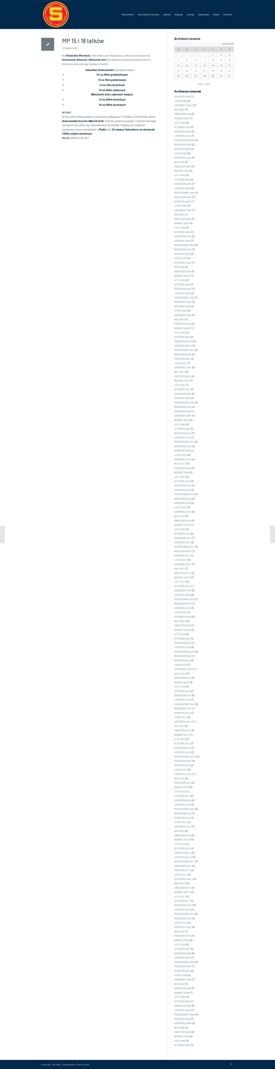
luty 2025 (179, 175)
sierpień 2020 (182, 411)
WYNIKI (66, 112)
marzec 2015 (181, 682)
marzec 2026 (181, 118)
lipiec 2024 (180, 205)
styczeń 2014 (182, 743)
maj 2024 (179, 214)
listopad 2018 (182, 489)
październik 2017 (184, 546)
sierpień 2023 (182, 253)
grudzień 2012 (182, 800)
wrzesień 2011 (182, 865)
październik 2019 (184, 441)
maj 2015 (179, 673)
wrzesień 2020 (182, 406)
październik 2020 (184, 402)
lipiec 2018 (180, 507)
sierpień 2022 (182, 306)
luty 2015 (179, 686)
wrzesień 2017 (182, 551)
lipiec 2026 (180, 100)
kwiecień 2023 (182, 271)
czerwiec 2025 (182, 157)
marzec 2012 (181, 839)
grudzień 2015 (182, 642)
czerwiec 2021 (182, 367)
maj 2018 (179, 516)
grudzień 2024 (182, 183)
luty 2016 (179, 634)
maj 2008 (179, 1027)
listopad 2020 (182, 398)
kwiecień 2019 (182, 468)
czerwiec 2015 (182, 669)
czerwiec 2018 (182, 511)
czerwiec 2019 (182, 459)
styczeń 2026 (182, 127)
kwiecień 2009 (182, 988)
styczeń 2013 (182, 795)
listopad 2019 (182, 437)
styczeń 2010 (182, 948)
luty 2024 (179, 227)
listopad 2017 (182, 542)
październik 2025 (184, 140)
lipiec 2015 (180, 664)
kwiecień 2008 (182, 1031)
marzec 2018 (181, 524)
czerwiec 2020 (182, 415)
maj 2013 (179, 778)
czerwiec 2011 (182, 878)
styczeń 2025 (182, 179)
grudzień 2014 (182, 695)
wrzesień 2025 (182, 144)
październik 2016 (184, 599)
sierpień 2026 (182, 96)
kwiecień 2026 (182, 113)
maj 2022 (179, 319)
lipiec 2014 (180, 717)
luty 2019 (179, 476)
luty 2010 (179, 944)
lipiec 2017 (180, 559)
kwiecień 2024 (182, 218)
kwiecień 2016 (182, 625)
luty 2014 (179, 739)
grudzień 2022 (182, 288)
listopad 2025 (182, 135)
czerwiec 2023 (182, 262)
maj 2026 (179, 109)
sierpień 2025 (182, 148)
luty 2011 (179, 896)
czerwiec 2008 (182, 1023)
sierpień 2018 (182, 503)
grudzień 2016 (182, 590)
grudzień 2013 (182, 747)
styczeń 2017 (182, 586)
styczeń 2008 (182, 1045)
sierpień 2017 (182, 555)
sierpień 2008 (182, 1018)
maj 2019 (179, 463)
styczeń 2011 (182, 900)
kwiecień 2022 (182, 323)
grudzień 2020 (182, 393)
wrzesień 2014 (182, 708)
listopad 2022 (182, 293)
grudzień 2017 (182, 537)
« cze (200, 84)
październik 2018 (184, 494)
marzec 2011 (181, 892)
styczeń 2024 (182, 232)
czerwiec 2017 (182, 564)
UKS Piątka (56, 1064)
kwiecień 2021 (182, 376)
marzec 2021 (181, 380)
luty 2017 (179, 581)
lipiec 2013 (180, 769)
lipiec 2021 (180, 363)
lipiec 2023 (180, 258)
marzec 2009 (181, 992)
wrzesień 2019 (182, 446)
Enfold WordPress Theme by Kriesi (75, 1064)
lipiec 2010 (180, 922)
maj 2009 (179, 983)
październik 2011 (184, 861)
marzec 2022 (181, 328)
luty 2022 (179, 332)
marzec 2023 (181, 275)
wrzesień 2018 (182, 498)
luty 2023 (179, 280)
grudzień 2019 (182, 433)
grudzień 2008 (182, 1005)
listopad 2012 (182, 804)
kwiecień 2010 (182, 935)
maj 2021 (179, 371)
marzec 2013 (181, 787)
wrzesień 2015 (182, 655)
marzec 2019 (181, 472)
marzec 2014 (181, 734)
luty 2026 (179, 122)
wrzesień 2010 (182, 918)
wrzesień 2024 (182, 197)
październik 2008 (184, 1014)
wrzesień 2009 (182, 966)
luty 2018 (179, 529)
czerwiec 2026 (182, 105)
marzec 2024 (181, 223)
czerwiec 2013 (182, 774)
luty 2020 (179, 424)
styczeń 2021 (182, 389)
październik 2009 (184, 962)
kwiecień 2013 (182, 782)
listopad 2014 (182, 699)
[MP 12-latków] (2, 534)
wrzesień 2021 (182, 354)
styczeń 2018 (182, 533)
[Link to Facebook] (231, 1064)
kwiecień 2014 (182, 730)
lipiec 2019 (180, 455)
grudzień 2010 (182, 905)
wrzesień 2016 (182, 603)
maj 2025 (179, 161)
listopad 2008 (182, 1010)
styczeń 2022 (182, 336)
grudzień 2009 (182, 953)
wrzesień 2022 (182, 301)
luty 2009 (179, 996)
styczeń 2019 (182, 481)
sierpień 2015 (182, 660)
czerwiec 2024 (182, 210)
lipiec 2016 (180, 612)
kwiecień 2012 (182, 835)
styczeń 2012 (182, 848)
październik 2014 (184, 704)
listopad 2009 (182, 957)
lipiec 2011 (180, 874)
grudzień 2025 (182, 131)
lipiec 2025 (180, 153)
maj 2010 (179, 931)
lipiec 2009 (180, 975)
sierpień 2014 (182, 712)
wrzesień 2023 (182, 249)
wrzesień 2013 (182, 760)
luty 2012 (179, 844)
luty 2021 (179, 384)
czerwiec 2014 (182, 721)
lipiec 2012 (180, 822)
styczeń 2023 (182, 284)
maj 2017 (179, 568)
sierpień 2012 (182, 817)
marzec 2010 (181, 940)
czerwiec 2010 (182, 926)
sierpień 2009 (182, 970)
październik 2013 (184, 756)
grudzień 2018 (182, 485)
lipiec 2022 (180, 310)
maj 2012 (179, 830)
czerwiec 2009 (182, 979)
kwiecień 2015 (182, 677)
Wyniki (66, 138)
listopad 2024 (182, 188)
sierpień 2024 (182, 201)
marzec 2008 (181, 1036)
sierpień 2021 (182, 358)
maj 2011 (179, 883)
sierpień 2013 (182, 765)
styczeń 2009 (182, 1001)
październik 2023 (184, 245)
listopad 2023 (182, 240)
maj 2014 (179, 726)
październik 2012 (184, 808)
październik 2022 (184, 297)
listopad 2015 (182, 647)
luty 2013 (179, 791)
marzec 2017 (181, 577)
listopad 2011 (182, 857)
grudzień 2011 (182, 852)
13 (195, 65)
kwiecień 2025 (182, 166)
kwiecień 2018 (182, 520)
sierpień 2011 (182, 870)
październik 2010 (184, 913)
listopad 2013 (182, 752)
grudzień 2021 (182, 341)
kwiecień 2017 (182, 573)
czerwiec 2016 (182, 616)
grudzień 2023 (182, 236)
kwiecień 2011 (182, 887)
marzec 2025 (181, 170)
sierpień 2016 (182, 607)
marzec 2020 (181, 419)
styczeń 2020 (182, 428)
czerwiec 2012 (182, 826)
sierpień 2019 (182, 450)
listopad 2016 (182, 594)
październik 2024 (184, 192)
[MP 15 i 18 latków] (47, 44)
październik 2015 (184, 651)
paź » (208, 84)
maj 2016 (179, 621)
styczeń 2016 (182, 638)
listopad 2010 (182, 909)
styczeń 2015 (182, 691)
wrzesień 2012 (182, 813)
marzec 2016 (181, 629)
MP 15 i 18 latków (83, 40)
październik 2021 (184, 350)
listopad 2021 (182, 345)
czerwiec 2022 (182, 315)
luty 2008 (179, 1040)
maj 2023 (179, 266)
